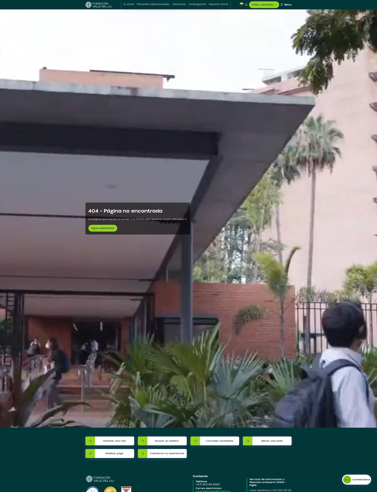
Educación (179, 4)
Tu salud (128, 4)
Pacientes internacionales (153, 4)
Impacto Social (218, 4)
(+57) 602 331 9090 (208, 484)
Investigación (197, 4)
